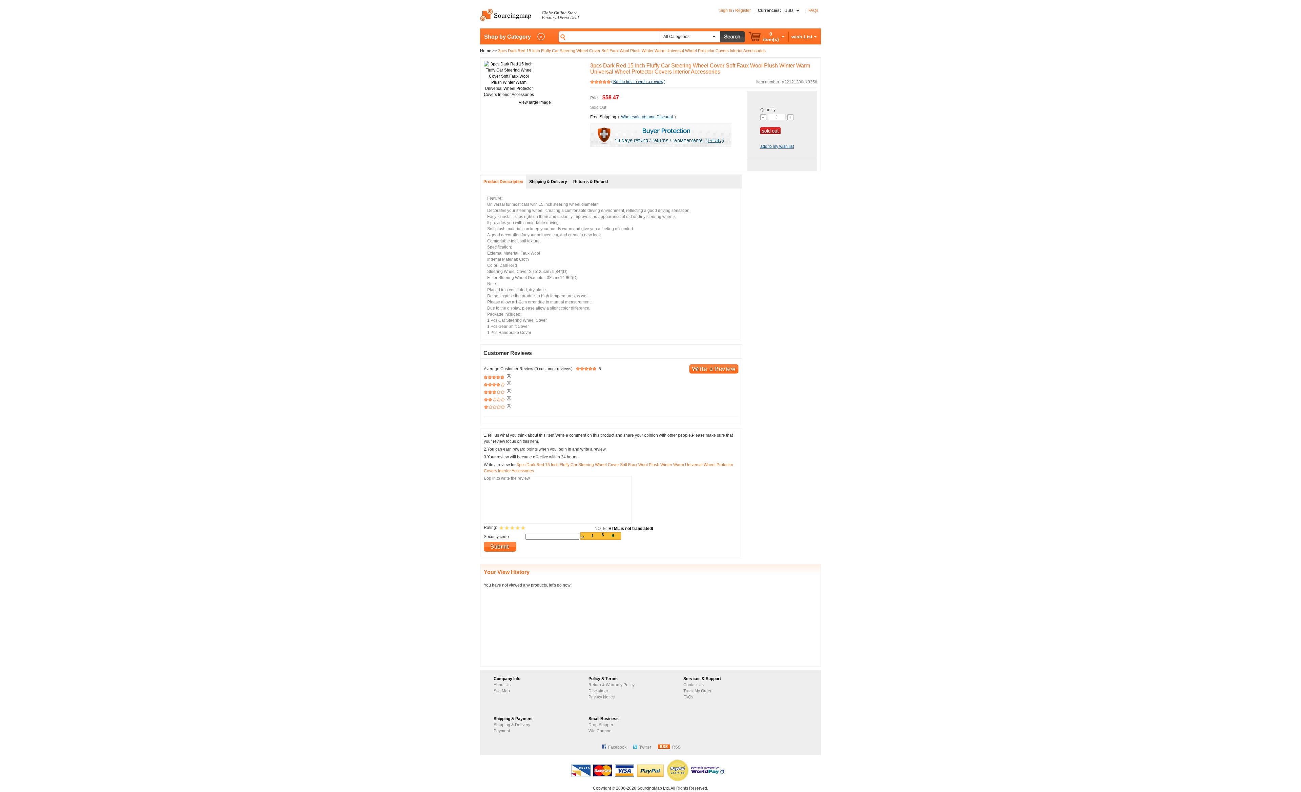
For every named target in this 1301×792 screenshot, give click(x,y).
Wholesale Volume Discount (647, 117)
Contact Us (693, 684)
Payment (502, 731)
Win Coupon (600, 731)
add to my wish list (777, 146)
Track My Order (697, 691)
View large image (535, 102)
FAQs (813, 10)
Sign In (725, 10)
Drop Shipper (600, 724)
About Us (502, 684)
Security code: (497, 536)
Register (743, 10)
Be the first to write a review (638, 81)
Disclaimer (598, 691)
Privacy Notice (601, 697)
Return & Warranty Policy (611, 684)
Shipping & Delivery (512, 724)
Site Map (502, 691)
